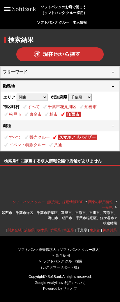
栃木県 (42, 230)
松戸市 (15, 114)
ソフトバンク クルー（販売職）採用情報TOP (48, 202)
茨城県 (29, 230)
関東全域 (15, 230)
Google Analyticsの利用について (60, 283)
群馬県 (55, 230)
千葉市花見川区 (62, 106)
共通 (58, 144)
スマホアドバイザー (77, 137)
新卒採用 (63, 255)
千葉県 (107, 207)
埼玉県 (68, 230)
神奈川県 (110, 230)
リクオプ (70, 289)
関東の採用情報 (101, 202)
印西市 (73, 114)
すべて (34, 106)
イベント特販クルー (27, 144)
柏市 (54, 114)
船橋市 (90, 106)
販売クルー (39, 137)
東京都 (95, 230)
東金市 (35, 114)
